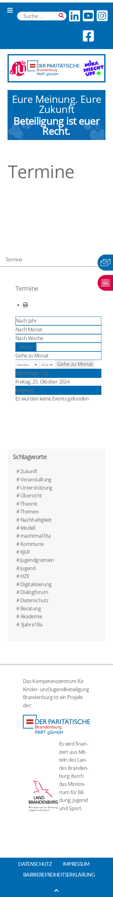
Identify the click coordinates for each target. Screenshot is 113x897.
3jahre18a (31, 624)
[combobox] (42, 16)
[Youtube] (88, 15)
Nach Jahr (26, 320)
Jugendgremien (37, 560)
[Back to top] (56, 890)
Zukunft (28, 471)
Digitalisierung (35, 584)
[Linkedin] (74, 15)
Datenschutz (34, 600)
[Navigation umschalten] (10, 10)
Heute (26, 346)
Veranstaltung (35, 479)
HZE (24, 576)
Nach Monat (28, 329)
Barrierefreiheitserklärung (59, 874)
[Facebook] (88, 35)
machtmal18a (35, 535)
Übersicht (31, 495)
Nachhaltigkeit (35, 519)
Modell (27, 527)
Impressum (76, 864)
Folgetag (25, 390)
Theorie (28, 503)
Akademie (31, 616)
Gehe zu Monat (32, 355)
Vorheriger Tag (32, 372)
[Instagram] (102, 15)
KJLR (25, 551)
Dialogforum (34, 592)
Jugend (27, 568)
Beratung (30, 608)
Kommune (32, 544)
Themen (29, 511)
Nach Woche (29, 338)
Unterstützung (36, 487)
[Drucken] (25, 304)
